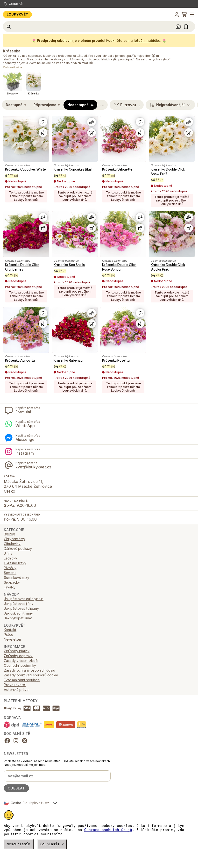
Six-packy (12, 582)
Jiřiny (8, 553)
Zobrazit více (12, 67)
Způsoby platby (16, 651)
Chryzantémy (14, 539)
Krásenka (11, 51)
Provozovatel (15, 685)
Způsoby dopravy (18, 656)
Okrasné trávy (15, 563)
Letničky (10, 558)
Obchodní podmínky (20, 665)
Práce (8, 634)
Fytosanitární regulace (22, 680)
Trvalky (9, 587)
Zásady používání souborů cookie (31, 675)
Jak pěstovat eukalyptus (23, 599)
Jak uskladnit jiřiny (18, 613)
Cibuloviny (12, 544)
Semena (10, 573)
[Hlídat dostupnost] (43, 132)
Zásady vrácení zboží (21, 661)
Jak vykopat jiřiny (18, 618)
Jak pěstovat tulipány (21, 608)
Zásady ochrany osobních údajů (29, 670)
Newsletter (12, 639)
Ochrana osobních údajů (108, 830)
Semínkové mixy (16, 577)
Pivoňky (10, 568)
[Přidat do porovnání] (43, 122)
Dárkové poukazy (18, 548)
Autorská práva (16, 690)
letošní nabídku (147, 40)
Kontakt (10, 630)
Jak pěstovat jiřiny (18, 604)
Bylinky (9, 534)
